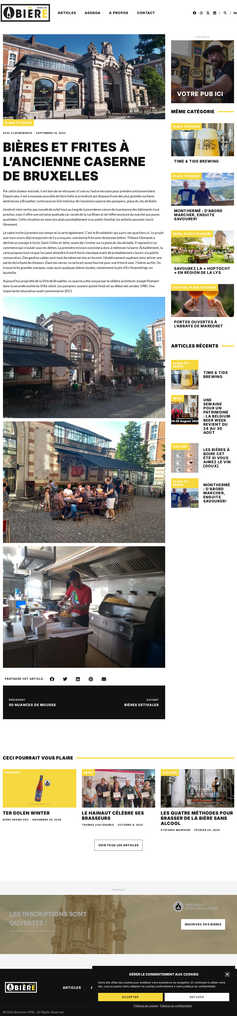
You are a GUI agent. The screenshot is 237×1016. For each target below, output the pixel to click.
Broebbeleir (104, 233)
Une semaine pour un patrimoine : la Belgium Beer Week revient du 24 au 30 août (217, 416)
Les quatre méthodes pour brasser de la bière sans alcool (197, 818)
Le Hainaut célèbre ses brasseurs (113, 815)
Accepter (130, 997)
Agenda (93, 13)
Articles (67, 13)
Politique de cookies (146, 1005)
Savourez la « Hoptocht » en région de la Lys (202, 270)
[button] (227, 974)
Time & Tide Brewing (196, 161)
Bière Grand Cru (16, 819)
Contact (146, 13)
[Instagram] (201, 13)
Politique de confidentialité (176, 1005)
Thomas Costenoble (98, 824)
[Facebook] (194, 13)
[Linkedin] (214, 13)
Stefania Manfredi (176, 829)
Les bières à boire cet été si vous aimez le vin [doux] (217, 458)
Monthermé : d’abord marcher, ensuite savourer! (198, 215)
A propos (118, 13)
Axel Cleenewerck (17, 132)
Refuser (197, 997)
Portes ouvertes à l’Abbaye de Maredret (198, 324)
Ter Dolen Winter (26, 813)
